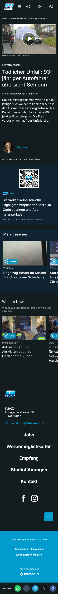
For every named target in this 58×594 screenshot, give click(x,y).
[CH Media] (29, 573)
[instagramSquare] (34, 498)
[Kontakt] (51, 6)
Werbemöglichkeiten (29, 446)
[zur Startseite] (9, 6)
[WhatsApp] (18, 588)
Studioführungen (29, 469)
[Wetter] (39, 6)
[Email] (35, 588)
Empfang (29, 458)
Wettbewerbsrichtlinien (29, 554)
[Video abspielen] (29, 39)
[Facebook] (53, 588)
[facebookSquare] (23, 498)
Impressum (37, 549)
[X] (44, 588)
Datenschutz (22, 549)
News (5, 18)
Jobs (29, 434)
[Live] (28, 6)
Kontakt (29, 481)
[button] (26, 588)
